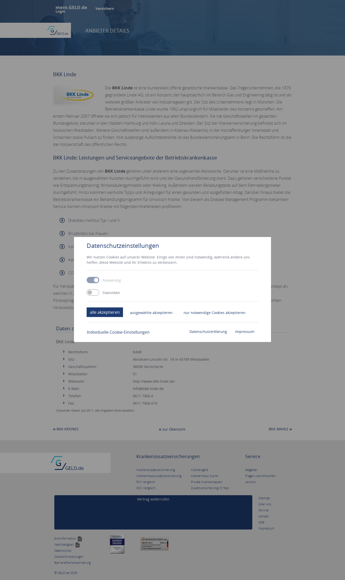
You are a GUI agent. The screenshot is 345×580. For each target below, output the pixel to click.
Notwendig (112, 280)
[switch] (93, 292)
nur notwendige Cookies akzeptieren (214, 312)
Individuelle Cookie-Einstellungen (118, 332)
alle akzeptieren (105, 312)
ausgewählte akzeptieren (151, 312)
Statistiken (111, 293)
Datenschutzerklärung (208, 331)
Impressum (244, 331)
